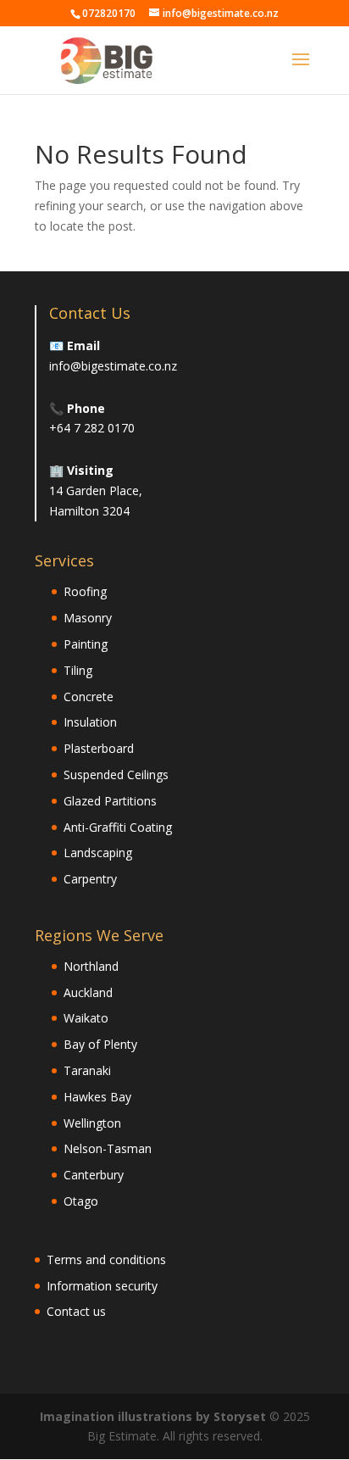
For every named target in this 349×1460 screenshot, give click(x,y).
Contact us (76, 1311)
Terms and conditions (106, 1259)
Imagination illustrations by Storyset (153, 1416)
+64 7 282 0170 (92, 428)
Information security (102, 1286)
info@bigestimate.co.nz (113, 366)
